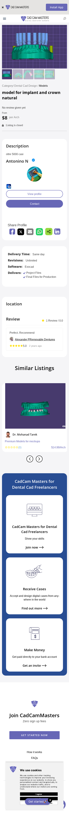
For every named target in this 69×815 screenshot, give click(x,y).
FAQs (34, 758)
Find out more (32, 608)
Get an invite (32, 666)
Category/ (8, 86)
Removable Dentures (42, 339)
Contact (34, 204)
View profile (34, 194)
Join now (32, 547)
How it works (34, 752)
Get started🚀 (39, 801)
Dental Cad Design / (26, 86)
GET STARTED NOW (34, 735)
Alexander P (22, 339)
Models (43, 86)
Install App (56, 7)
